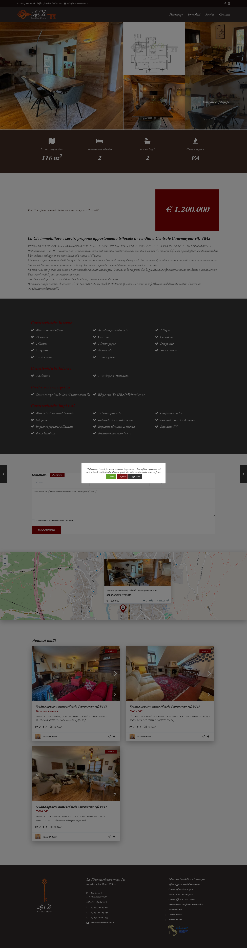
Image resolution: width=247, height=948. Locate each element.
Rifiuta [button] (122, 476)
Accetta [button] (111, 476)
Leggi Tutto (135, 476)
